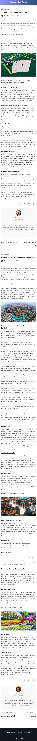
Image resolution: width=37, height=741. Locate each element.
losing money (8, 164)
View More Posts (18, 219)
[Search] (34, 2)
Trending (5, 9)
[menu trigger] (3, 2)
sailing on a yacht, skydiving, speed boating (22, 562)
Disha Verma (7, 15)
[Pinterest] (29, 204)
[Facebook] (20, 204)
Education (5, 725)
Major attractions (13, 491)
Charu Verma (7, 260)
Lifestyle (4, 254)
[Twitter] (24, 204)
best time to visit (30, 290)
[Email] (33, 204)
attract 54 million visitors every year (11, 660)
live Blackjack (19, 39)
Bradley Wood (7, 734)
